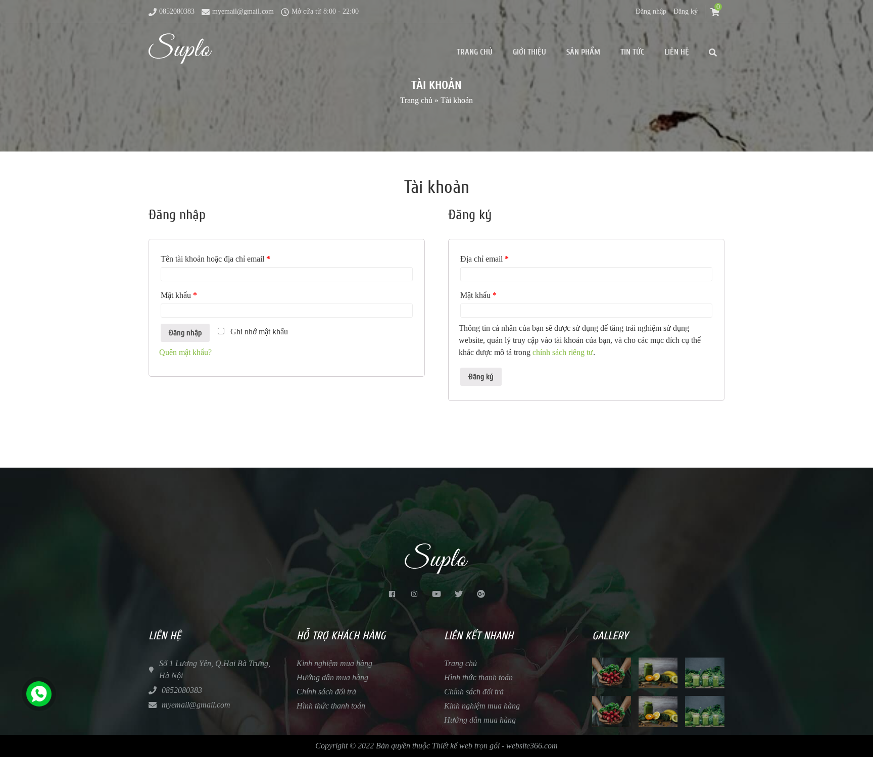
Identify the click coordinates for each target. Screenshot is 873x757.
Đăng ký (685, 11)
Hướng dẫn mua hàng (332, 677)
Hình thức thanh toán (331, 705)
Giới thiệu (529, 52)
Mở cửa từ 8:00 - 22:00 (325, 11)
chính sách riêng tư (562, 352)
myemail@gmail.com (243, 11)
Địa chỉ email (484, 259)
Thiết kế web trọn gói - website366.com (495, 745)
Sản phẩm (583, 52)
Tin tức (632, 52)
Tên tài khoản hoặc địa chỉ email (215, 259)
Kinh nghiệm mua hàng (334, 663)
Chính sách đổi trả (326, 691)
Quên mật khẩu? (185, 352)
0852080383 (177, 11)
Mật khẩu (179, 295)
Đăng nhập (651, 11)
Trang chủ (475, 52)
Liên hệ (676, 52)
